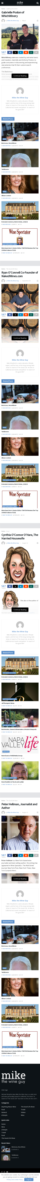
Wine (4, 139)
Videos (23, 1112)
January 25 (15, 145)
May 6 (24, 20)
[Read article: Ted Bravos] (20, 158)
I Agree (28, 1179)
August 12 (25, 543)
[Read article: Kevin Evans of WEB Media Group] (20, 744)
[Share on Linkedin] (20, 52)
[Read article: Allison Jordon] (20, 184)
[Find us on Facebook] (1, 1172)
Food (7, 531)
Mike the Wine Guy (13, 20)
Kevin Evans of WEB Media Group (11, 756)
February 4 (17, 253)
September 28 (26, 281)
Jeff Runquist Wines (7, 703)
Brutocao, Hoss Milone (8, 143)
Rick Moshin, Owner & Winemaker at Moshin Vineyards (18, 729)
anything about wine (11, 9)
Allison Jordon (6, 195)
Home (3, 9)
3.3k (21, 145)
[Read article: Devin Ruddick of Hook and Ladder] (20, 770)
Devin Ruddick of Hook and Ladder (12, 782)
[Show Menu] (2, 3)
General (4, 1112)
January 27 (17, 758)
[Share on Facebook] (9, 52)
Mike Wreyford (7, 145)
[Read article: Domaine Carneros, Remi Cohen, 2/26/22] (20, 210)
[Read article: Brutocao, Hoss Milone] (20, 132)
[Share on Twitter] (15, 52)
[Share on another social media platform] (36, 52)
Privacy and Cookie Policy (15, 1179)
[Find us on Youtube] (7, 1172)
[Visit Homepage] (20, 3)
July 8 (15, 705)
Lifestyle (6, 751)
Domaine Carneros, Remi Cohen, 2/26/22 (14, 222)
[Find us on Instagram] (4, 1172)
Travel (23, 1109)
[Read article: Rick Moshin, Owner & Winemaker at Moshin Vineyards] (20, 718)
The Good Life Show (9, 217)
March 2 (15, 224)
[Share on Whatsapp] (31, 52)
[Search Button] (38, 3)
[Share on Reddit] (25, 52)
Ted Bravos (5, 169)
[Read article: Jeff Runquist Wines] (20, 692)
